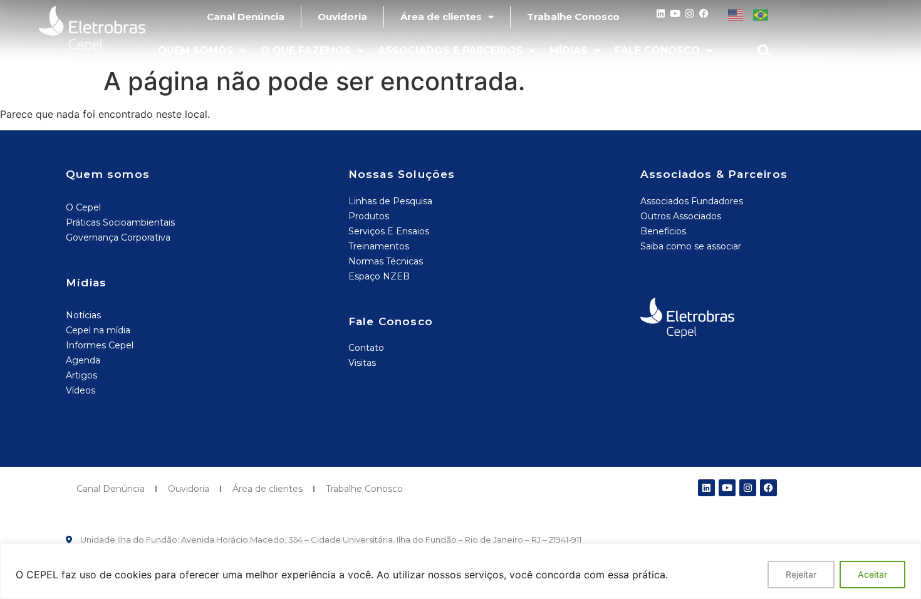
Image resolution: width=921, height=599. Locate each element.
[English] (736, 13)
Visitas (362, 362)
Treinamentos (378, 246)
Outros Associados (680, 216)
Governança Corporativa (118, 237)
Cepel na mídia (98, 330)
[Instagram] (689, 13)
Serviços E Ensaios (388, 231)
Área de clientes (441, 17)
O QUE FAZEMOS (306, 50)
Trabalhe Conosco (573, 17)
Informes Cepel (99, 345)
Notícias (83, 315)
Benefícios (663, 231)
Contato (366, 347)
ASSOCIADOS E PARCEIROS (450, 50)
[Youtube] (675, 13)
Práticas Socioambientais (120, 222)
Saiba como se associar (690, 246)
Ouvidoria (342, 17)
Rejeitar (801, 574)
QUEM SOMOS (196, 50)
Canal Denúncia (245, 17)
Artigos (81, 375)
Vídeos (80, 390)
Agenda (83, 360)
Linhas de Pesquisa (390, 201)
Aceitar (872, 574)
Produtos (368, 216)
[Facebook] (704, 13)
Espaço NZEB (379, 276)
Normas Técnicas (385, 261)
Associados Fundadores (691, 201)
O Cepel (83, 207)
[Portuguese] (761, 13)
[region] (460, 571)
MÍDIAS (568, 50)
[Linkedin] (660, 13)
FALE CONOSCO (657, 50)
